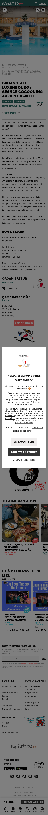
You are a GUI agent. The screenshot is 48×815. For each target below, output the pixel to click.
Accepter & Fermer (24, 452)
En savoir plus (24, 442)
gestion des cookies (24, 423)
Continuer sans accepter (24, 459)
